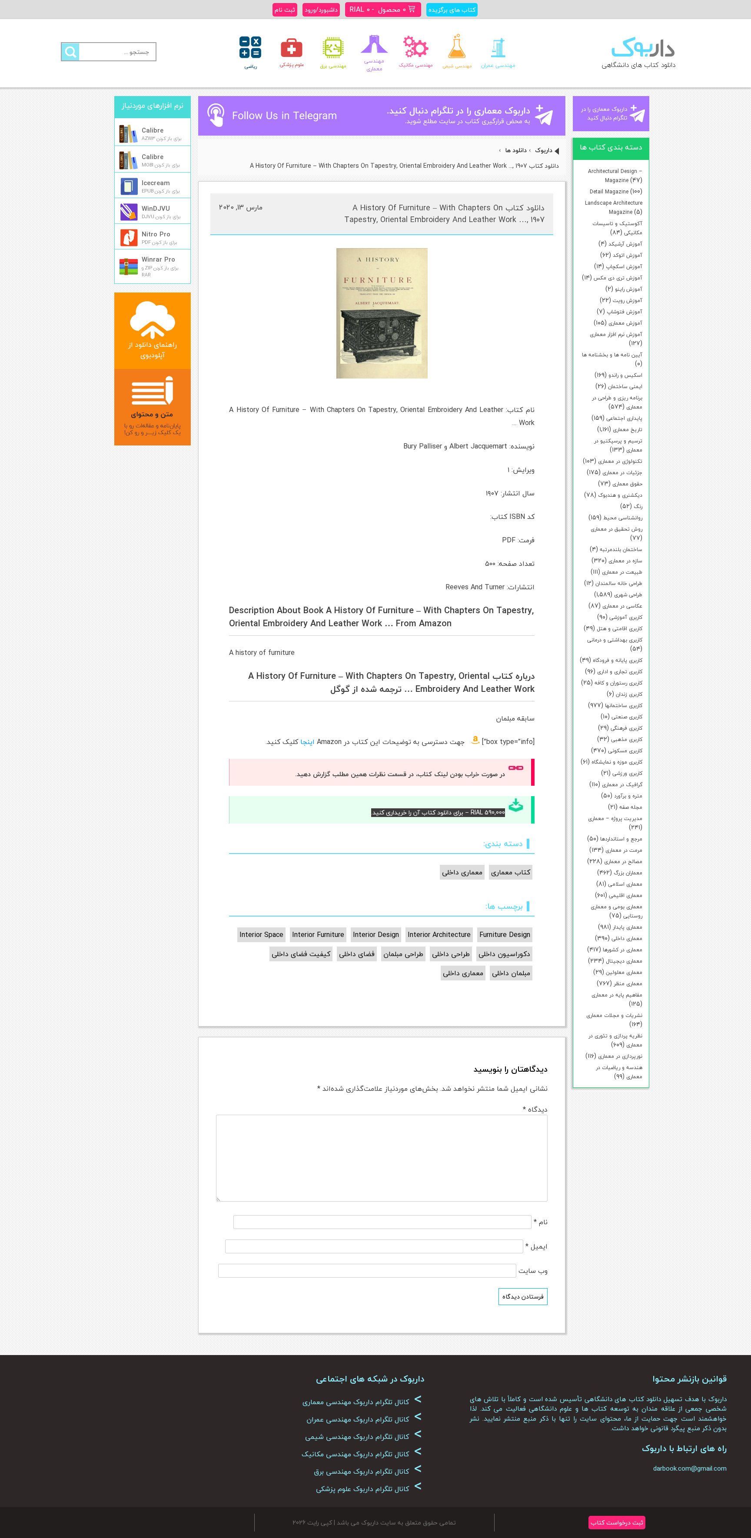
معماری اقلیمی (625, 895)
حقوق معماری (627, 483)
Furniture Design (504, 935)
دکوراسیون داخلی (504, 954)
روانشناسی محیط (622, 517)
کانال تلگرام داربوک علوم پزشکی (369, 1489)
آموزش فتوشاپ (624, 311)
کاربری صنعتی (626, 716)
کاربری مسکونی (625, 750)
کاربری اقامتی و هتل (619, 628)
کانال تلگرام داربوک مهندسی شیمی (363, 1437)
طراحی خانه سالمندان (618, 583)
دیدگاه (535, 1109)
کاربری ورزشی (627, 773)
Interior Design (376, 935)
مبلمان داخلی (511, 973)
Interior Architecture (439, 935)
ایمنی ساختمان (625, 386)
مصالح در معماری (623, 861)
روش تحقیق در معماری (616, 529)
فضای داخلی (357, 954)
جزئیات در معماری (622, 472)
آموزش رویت (627, 300)
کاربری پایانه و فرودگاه (617, 660)
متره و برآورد (628, 796)
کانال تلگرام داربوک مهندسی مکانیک (362, 1454)
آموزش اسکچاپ (624, 266)
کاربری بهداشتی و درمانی (614, 639)
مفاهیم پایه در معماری (616, 995)
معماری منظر (628, 983)
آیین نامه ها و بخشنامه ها (612, 354)
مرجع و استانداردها (621, 839)
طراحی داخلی (451, 954)
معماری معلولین (624, 972)
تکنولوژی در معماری (620, 461)
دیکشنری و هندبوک (620, 495)
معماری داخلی (626, 938)
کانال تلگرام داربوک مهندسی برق (368, 1471)
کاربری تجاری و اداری (619, 671)
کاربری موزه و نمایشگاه (616, 762)
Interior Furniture (318, 935)
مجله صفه (630, 807)
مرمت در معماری (623, 850)
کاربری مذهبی (626, 739)
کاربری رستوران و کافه (618, 683)
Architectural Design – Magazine (615, 176)
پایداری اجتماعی (624, 418)
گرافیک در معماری (622, 784)
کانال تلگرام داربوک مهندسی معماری (362, 1402)
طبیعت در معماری (622, 572)
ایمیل (536, 1246)
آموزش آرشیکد (625, 244)
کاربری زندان (629, 694)
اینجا (307, 742)
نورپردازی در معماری (620, 1056)
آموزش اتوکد (627, 255)
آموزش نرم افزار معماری (616, 334)
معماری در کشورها (622, 949)
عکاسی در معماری (622, 606)
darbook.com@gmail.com (690, 1468)
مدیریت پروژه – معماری (615, 818)
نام (541, 1222)
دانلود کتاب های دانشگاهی (638, 64)
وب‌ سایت (533, 1271)
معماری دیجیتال (624, 961)
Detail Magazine (609, 191)
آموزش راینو (628, 289)
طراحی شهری (628, 594)
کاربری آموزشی (625, 617)
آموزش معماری (625, 323)
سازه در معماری (625, 560)
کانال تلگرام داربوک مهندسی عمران (364, 1419)
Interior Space (261, 935)
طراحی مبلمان (403, 954)
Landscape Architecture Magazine (613, 208)
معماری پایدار (627, 927)
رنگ (638, 506)
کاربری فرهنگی (626, 728)
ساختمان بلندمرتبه (621, 549)
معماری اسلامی (625, 884)
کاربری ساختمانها (623, 705)
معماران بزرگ (628, 872)
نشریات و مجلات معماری (614, 1015)
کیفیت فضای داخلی (301, 954)
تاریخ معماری (627, 429)
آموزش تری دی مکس (618, 277)
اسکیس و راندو (625, 375)
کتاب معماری (510, 872)
